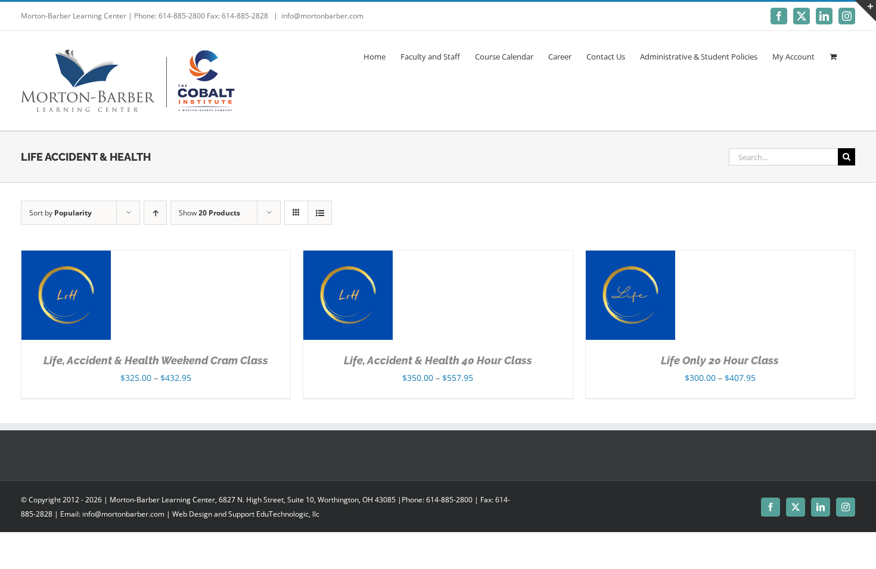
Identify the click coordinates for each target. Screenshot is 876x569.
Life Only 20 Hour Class (720, 360)
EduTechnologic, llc (287, 514)
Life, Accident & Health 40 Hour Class (438, 360)
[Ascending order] (155, 213)
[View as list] (319, 212)
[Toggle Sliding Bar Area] (865, 10)
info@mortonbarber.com (322, 16)
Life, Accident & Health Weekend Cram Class (156, 360)
